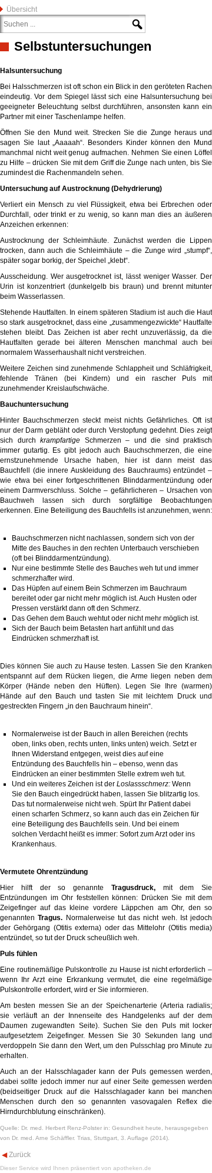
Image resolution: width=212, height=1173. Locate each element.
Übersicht (21, 9)
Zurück (19, 1155)
